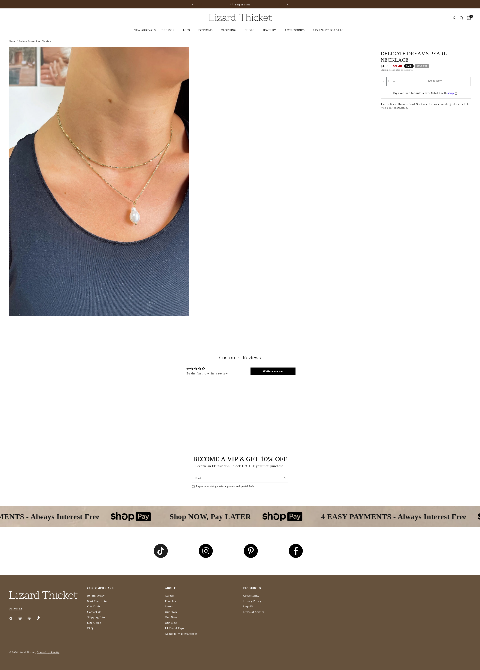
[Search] (461, 18)
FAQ (90, 628)
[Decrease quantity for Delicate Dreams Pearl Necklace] (383, 81)
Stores (169, 606)
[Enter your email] (284, 478)
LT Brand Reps (174, 628)
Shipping (385, 70)
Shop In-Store (242, 4)
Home (12, 41)
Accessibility (251, 595)
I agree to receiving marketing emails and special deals (225, 486)
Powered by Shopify (48, 652)
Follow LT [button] (15, 608)
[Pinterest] (32, 618)
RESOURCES (252, 588)
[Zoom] (181, 54)
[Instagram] (23, 618)
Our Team (171, 617)
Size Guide (94, 622)
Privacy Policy (252, 601)
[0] (468, 18)
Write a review (273, 371)
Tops (186, 30)
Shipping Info (96, 617)
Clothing (228, 30)
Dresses (167, 30)
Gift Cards (93, 606)
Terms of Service (254, 611)
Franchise (171, 601)
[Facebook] (13, 618)
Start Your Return (98, 601)
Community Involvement (181, 633)
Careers (170, 595)
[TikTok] (41, 618)
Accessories (294, 30)
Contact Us (94, 611)
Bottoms (205, 30)
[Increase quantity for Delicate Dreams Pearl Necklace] (394, 81)
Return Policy (96, 595)
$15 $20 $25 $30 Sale (328, 30)
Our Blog (171, 622)
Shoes (249, 30)
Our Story (171, 611)
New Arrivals (145, 30)
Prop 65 (248, 606)
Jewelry (269, 30)
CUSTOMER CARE (100, 588)
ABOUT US (172, 588)
